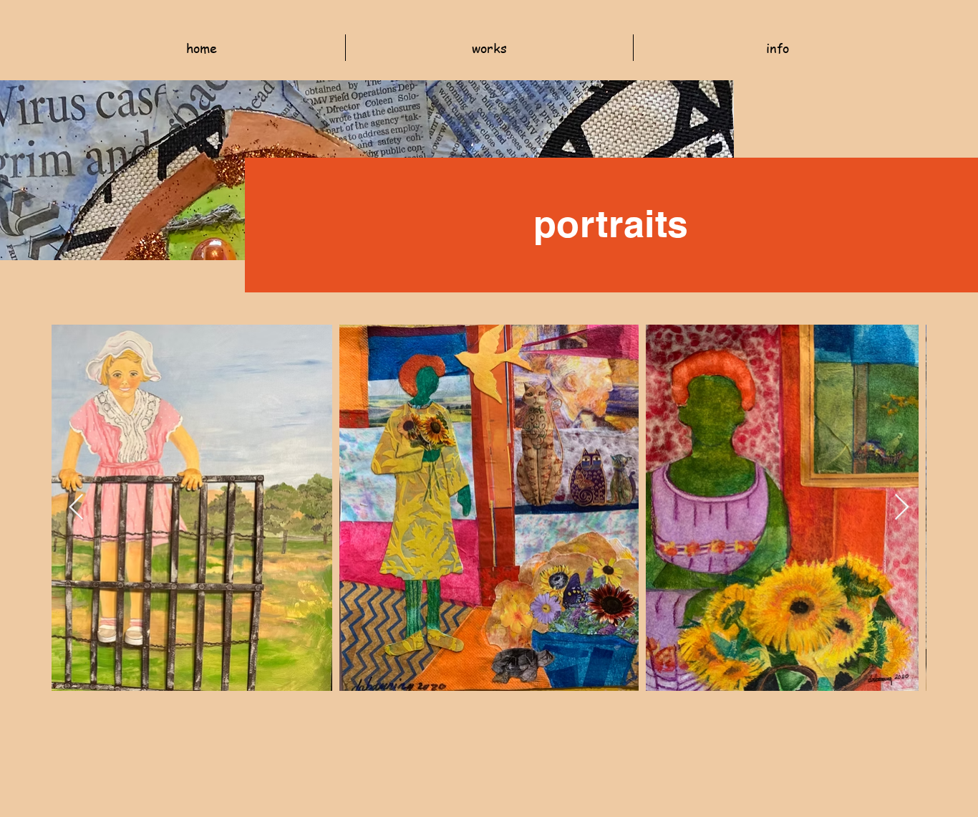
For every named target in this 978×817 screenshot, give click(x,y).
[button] (489, 47)
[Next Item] (902, 508)
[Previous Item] (76, 508)
